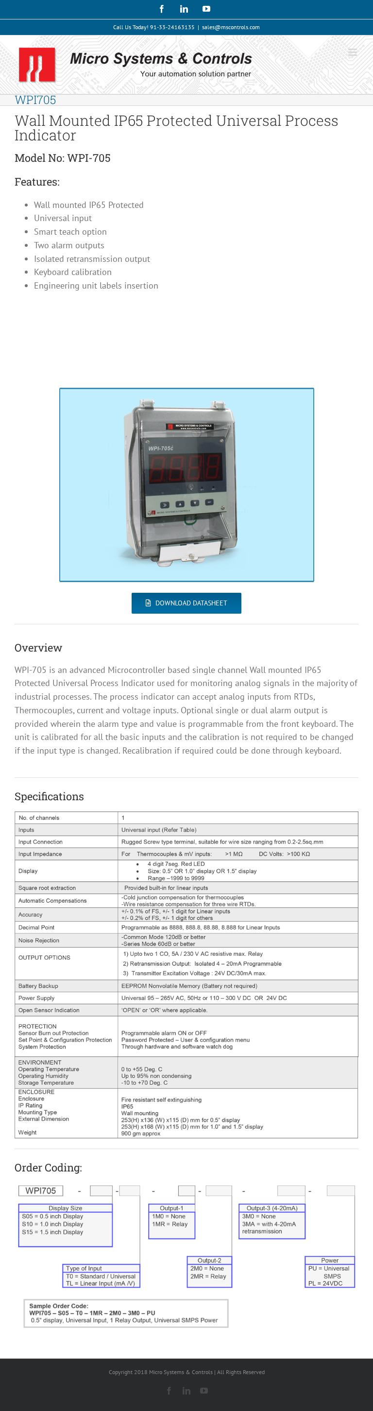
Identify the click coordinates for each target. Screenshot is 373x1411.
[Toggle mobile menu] (353, 52)
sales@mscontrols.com (231, 27)
